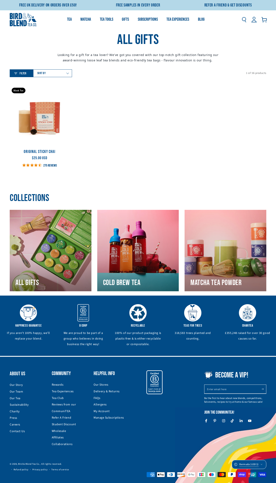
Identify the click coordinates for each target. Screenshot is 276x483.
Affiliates (58, 437)
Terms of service (60, 469)
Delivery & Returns (107, 391)
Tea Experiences (63, 391)
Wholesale (59, 431)
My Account (102, 411)
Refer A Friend (61, 418)
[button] (244, 19)
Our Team (16, 392)
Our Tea (15, 398)
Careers (15, 424)
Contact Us (17, 431)
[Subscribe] (264, 389)
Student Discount (64, 424)
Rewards (58, 385)
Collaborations (62, 444)
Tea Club (58, 398)
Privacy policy (40, 469)
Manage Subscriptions (109, 418)
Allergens (100, 404)
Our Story (16, 385)
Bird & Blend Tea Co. (29, 464)
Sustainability (19, 405)
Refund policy (21, 469)
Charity (15, 411)
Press (13, 418)
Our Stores (101, 385)
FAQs (97, 398)
